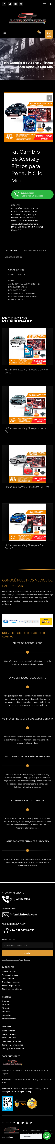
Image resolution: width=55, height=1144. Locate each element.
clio (36, 220)
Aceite (24, 220)
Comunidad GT (8, 978)
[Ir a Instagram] (18, 1122)
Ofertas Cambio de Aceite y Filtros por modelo (24, 214)
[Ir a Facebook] (14, 1122)
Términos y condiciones (12, 989)
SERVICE (39, 227)
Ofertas (5, 1001)
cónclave (9, 1137)
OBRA (24, 227)
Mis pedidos (7, 1015)
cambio (31, 220)
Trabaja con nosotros (11, 982)
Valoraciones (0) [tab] (13, 257)
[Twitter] (10, 4)
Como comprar (8, 1030)
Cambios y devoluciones (12, 1045)
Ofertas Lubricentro (27, 217)
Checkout (6, 1011)
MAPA (49, 34)
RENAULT (31, 227)
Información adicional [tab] (35, 250)
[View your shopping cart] (40, 33)
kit (28, 224)
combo (14, 224)
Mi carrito (6, 1008)
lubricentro (34, 224)
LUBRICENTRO (24, 211)
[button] (49, 98)
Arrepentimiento (9, 1018)
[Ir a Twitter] (22, 1122)
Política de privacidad (11, 985)
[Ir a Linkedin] (31, 1122)
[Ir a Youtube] (27, 1122)
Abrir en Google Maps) (19, 1092)
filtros (23, 224)
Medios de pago (9, 1034)
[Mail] (21, 4)
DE (19, 224)
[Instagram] (15, 4)
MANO (14, 227)
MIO (19, 227)
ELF (19, 230)
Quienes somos (9, 971)
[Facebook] (4, 4)
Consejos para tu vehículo (13, 1048)
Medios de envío (9, 1037)
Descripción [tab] (11, 250)
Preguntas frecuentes (11, 1041)
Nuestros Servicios (10, 975)
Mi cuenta (6, 1004)
